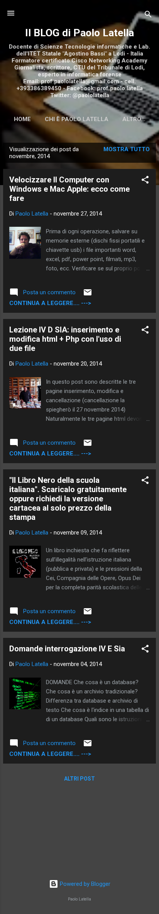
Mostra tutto (126, 149)
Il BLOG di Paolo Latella (79, 33)
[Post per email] (87, 295)
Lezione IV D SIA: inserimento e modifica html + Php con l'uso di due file (65, 339)
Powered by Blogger (84, 883)
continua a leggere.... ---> (50, 303)
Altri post (79, 779)
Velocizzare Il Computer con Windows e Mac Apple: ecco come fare (69, 189)
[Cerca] (148, 15)
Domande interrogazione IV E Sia (67, 648)
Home (22, 119)
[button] (145, 181)
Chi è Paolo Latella (76, 119)
